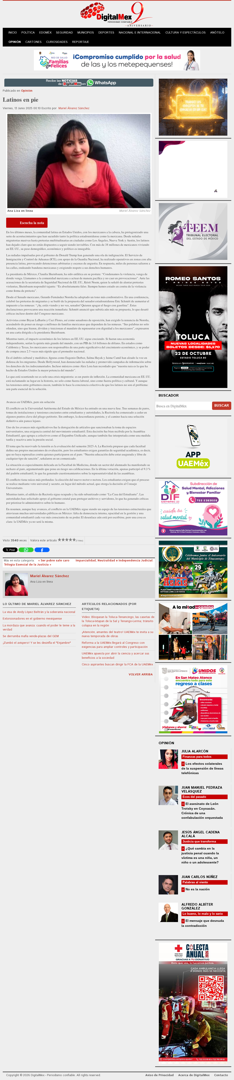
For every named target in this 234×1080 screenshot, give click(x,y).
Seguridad (64, 33)
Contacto (221, 1075)
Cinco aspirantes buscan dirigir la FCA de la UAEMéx (117, 664)
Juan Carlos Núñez (199, 877)
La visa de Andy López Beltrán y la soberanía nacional (39, 612)
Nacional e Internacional (140, 33)
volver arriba (141, 674)
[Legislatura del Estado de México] (193, 106)
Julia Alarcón (194, 751)
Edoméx (45, 33)
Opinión (14, 42)
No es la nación (197, 889)
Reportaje (80, 42)
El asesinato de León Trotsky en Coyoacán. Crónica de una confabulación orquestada (202, 810)
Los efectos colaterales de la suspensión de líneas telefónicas (202, 768)
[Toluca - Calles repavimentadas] (193, 630)
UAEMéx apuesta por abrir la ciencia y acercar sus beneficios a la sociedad (115, 655)
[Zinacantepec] (193, 568)
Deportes (106, 33)
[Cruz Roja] (193, 1002)
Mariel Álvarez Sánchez (73, 108)
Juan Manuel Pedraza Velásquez (201, 789)
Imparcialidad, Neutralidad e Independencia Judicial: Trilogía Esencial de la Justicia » (78, 562)
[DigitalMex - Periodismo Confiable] (117, 15)
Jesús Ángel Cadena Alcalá (200, 834)
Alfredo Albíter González (197, 906)
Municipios (85, 33)
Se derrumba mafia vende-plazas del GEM (31, 636)
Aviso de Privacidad (159, 1075)
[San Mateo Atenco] (193, 698)
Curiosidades (57, 42)
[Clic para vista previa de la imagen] (78, 161)
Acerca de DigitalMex (194, 1075)
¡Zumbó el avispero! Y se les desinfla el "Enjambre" (37, 643)
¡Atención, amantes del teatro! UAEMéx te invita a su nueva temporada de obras (117, 634)
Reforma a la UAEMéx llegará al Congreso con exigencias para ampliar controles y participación (115, 645)
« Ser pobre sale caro (54, 560)
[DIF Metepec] (193, 507)
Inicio (12, 33)
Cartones (33, 42)
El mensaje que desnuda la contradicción (202, 923)
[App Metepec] (117, 59)
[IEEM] (193, 168)
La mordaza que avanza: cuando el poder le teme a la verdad (39, 627)
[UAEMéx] (193, 446)
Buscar (221, 405)
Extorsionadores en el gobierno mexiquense (32, 619)
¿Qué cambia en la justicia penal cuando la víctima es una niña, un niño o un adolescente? (200, 855)
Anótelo (217, 33)
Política (28, 33)
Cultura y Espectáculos (185, 33)
